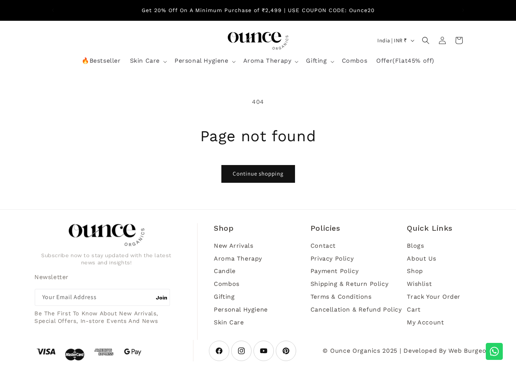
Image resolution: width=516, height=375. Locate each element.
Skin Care (229, 322)
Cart (413, 309)
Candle (225, 271)
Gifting (224, 296)
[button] (147, 61)
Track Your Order (433, 296)
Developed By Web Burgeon (446, 350)
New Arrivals (233, 245)
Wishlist (419, 283)
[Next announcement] (463, 10)
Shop (415, 271)
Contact (323, 245)
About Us (421, 258)
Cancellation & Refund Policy (356, 309)
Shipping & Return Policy (349, 283)
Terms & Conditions (341, 296)
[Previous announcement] (53, 10)
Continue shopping (258, 173)
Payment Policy (334, 271)
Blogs (415, 245)
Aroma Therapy (238, 258)
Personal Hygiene (241, 309)
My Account (425, 322)
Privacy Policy (332, 258)
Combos (226, 283)
